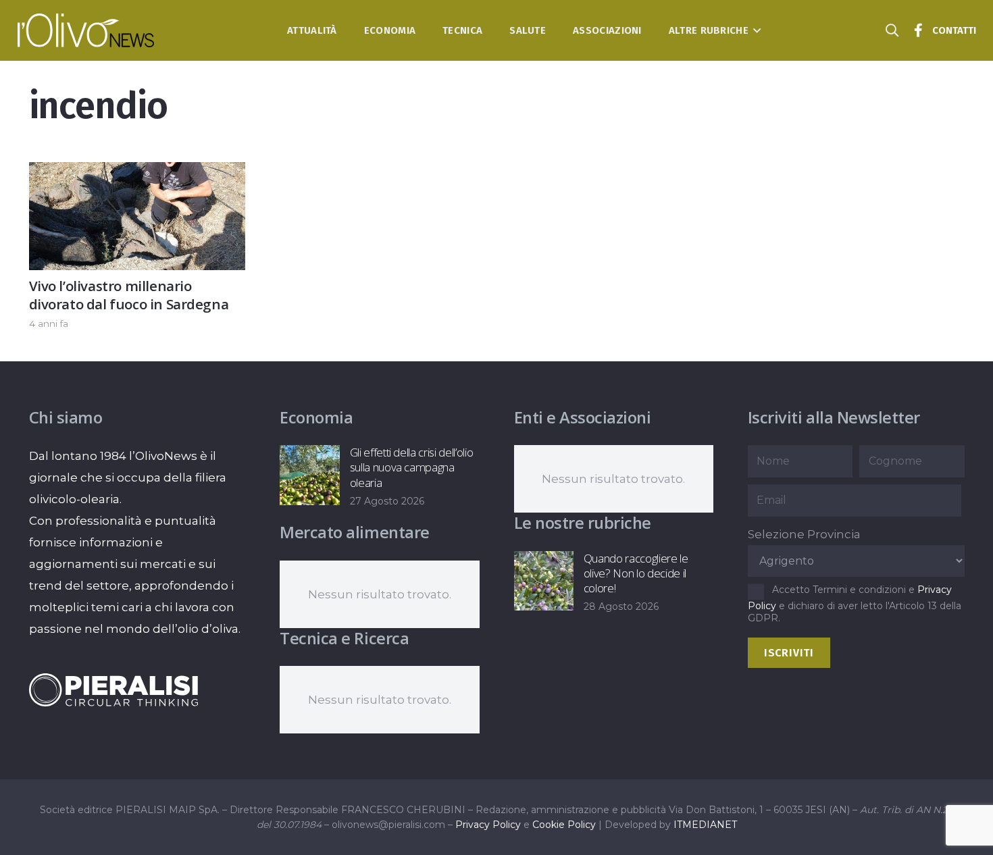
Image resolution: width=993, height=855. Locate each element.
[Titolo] (918, 30)
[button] (754, 30)
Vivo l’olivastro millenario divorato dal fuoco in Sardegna (129, 294)
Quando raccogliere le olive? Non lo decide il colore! (636, 573)
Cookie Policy (564, 825)
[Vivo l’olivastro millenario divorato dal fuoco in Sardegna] (137, 173)
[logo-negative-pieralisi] (113, 689)
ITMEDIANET (705, 825)
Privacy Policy (488, 825)
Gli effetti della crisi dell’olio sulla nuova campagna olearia (412, 467)
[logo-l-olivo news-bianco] (86, 30)
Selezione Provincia (804, 534)
